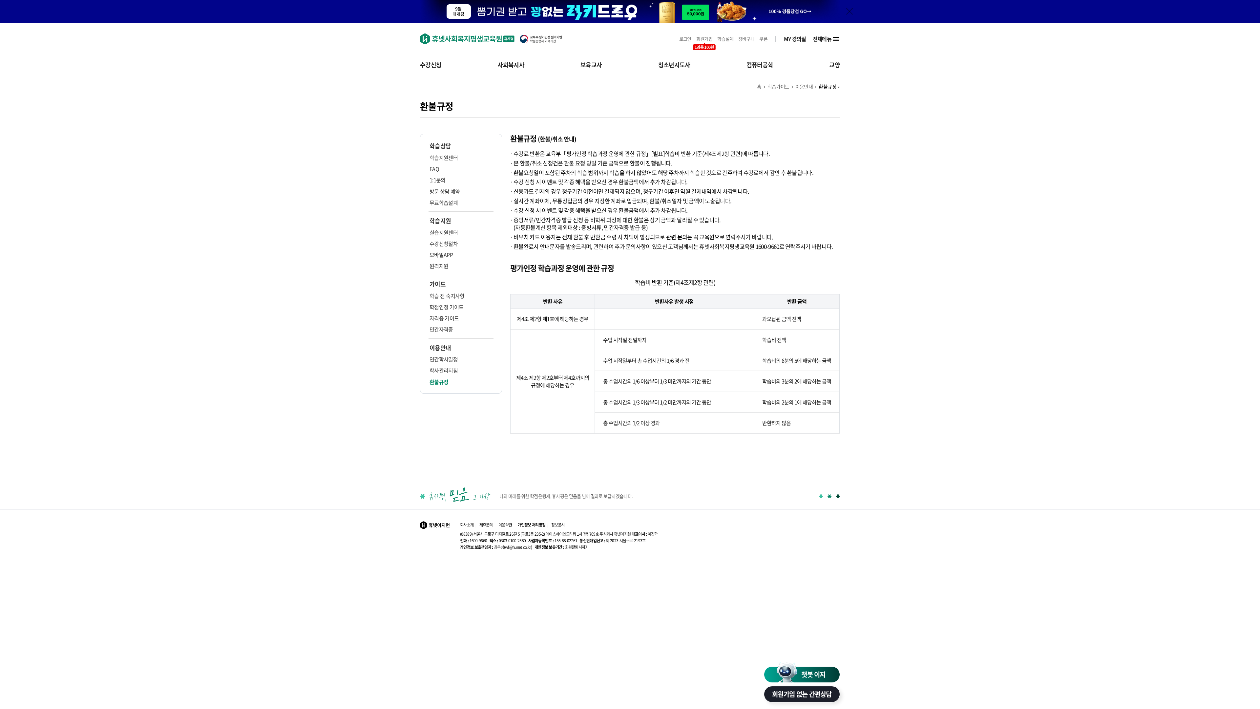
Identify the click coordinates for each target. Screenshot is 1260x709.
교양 (834, 65)
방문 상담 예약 (445, 191)
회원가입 (704, 39)
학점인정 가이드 (446, 307)
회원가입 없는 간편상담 (802, 694)
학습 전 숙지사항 (447, 296)
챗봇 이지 (813, 674)
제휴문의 (486, 525)
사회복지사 (510, 65)
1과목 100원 (704, 47)
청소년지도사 (674, 65)
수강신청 (430, 65)
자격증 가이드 (444, 318)
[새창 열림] (544, 39)
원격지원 (439, 266)
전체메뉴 (822, 39)
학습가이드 (778, 86)
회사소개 (466, 525)
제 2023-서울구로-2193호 (612, 541)
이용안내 (804, 86)
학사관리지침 (444, 370)
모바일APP (441, 255)
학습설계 (725, 39)
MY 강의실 (795, 39)
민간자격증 (441, 329)
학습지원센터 (444, 157)
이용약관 (505, 525)
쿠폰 (763, 39)
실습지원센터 (444, 232)
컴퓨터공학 (759, 65)
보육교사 (591, 65)
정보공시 (558, 525)
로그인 (685, 39)
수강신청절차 (444, 243)
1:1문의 (438, 180)
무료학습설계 (444, 202)
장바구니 (746, 39)
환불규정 (827, 86)
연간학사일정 (444, 359)
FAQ (434, 169)
